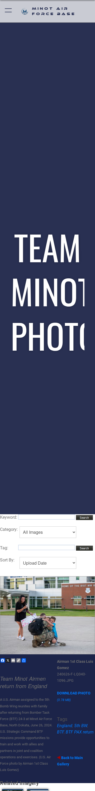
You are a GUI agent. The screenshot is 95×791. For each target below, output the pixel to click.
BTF (60, 732)
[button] (8, 11)
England (64, 725)
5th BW (80, 725)
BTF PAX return (80, 732)
